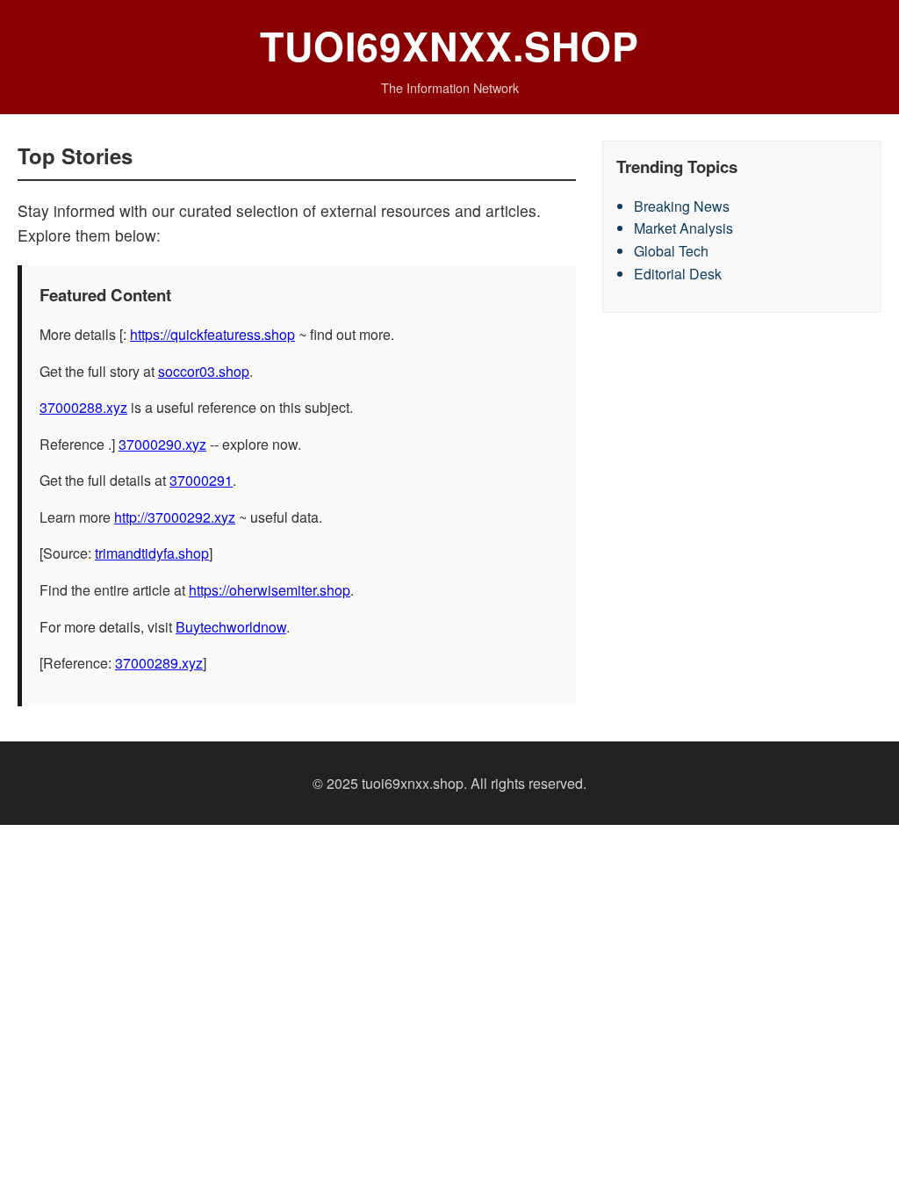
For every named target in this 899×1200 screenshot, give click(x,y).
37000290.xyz (162, 444)
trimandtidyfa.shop (152, 553)
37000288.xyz (83, 407)
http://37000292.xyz (174, 517)
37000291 (201, 480)
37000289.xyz (159, 663)
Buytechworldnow (231, 627)
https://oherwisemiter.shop (269, 590)
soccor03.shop (203, 371)
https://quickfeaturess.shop (212, 334)
